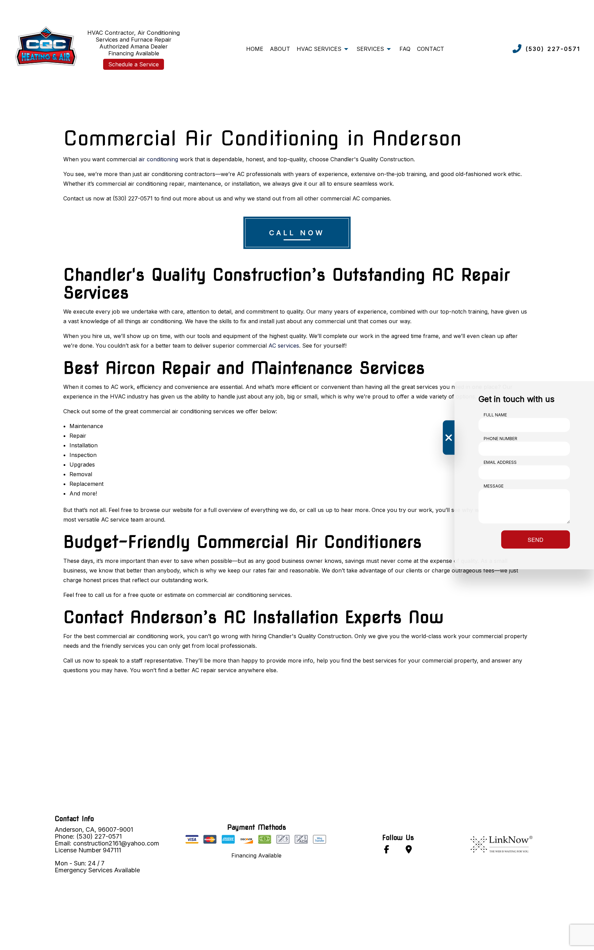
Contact (430, 48)
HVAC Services (319, 48)
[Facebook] (386, 850)
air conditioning (158, 159)
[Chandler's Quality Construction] (45, 44)
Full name (495, 414)
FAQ (404, 48)
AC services (283, 345)
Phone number (500, 438)
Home (254, 48)
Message (494, 485)
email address (500, 462)
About (280, 48)
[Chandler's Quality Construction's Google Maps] (408, 850)
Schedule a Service (133, 64)
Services (370, 48)
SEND (535, 539)
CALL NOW (297, 233)
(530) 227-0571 (553, 48)
